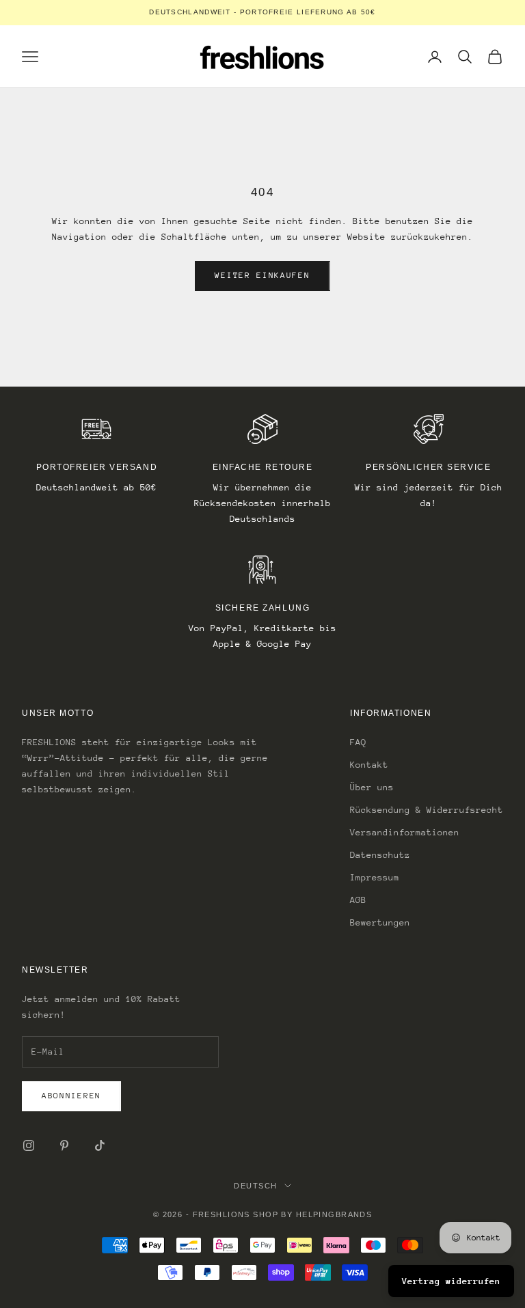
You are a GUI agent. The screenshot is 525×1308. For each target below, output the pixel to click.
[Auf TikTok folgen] (100, 1145)
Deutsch (255, 1186)
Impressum (374, 877)
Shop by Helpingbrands (312, 1214)
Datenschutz (380, 855)
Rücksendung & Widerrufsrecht (426, 810)
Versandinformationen (404, 832)
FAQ (358, 742)
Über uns (372, 787)
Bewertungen (380, 922)
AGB (358, 900)
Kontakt (369, 765)
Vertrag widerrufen (451, 1281)
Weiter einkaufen (262, 275)
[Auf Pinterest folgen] (64, 1145)
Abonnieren (71, 1095)
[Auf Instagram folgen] (29, 1145)
